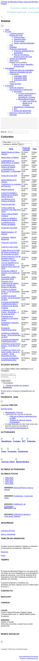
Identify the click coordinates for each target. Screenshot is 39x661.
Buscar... (4, 132)
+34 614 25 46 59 (7, 599)
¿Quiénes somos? (17, 33)
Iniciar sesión (6, 381)
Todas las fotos (15, 84)
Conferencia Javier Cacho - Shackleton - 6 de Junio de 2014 (10, 312)
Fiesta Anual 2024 (8, 204)
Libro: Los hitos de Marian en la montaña (30, 103)
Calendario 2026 (20, 80)
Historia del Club (16, 35)
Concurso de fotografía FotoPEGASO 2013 (10, 340)
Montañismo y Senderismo (24, 107)
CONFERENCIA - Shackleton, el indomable (11, 170)
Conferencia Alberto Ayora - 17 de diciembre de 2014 (10, 291)
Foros (3, 555)
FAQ (11, 45)
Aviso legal (22, 656)
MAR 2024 (9, 480)
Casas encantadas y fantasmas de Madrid (9, 219)
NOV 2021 (9, 482)
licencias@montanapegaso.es (16, 428)
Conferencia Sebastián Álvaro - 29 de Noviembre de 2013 (11, 335)
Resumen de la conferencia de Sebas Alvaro (9, 318)
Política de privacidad (31, 656)
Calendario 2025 (20, 78)
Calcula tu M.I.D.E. (8, 531)
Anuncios (4, 552)
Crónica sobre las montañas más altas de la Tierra (11, 209)
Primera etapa (19, 37)
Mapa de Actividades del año (21, 72)
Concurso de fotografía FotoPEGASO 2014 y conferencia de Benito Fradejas (10, 305)
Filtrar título (7, 142)
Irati (14, 508)
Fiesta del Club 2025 (9, 176)
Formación (9, 86)
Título (11, 149)
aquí (2, 393)
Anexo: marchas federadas (24, 43)
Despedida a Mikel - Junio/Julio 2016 (9, 278)
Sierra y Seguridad (8, 534)
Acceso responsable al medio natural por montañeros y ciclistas (27, 95)
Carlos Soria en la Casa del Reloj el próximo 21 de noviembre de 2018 (10, 252)
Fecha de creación (26, 149)
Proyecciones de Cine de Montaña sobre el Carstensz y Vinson (11, 258)
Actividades (9, 68)
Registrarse (7, 387)
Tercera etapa (19, 41)
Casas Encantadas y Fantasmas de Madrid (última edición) (9, 195)
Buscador (13, 115)
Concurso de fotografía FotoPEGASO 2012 (10, 359)
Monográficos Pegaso (26, 99)
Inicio (7, 30)
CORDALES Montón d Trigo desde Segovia (17, 515)
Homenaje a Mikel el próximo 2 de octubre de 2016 (10, 273)
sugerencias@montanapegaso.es (14, 606)
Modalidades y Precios (14, 412)
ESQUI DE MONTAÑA (22, 111)
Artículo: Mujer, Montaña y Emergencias (24, 65)
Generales (18, 91)
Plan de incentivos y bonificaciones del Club (23, 56)
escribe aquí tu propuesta (18, 587)
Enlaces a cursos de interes (20, 113)
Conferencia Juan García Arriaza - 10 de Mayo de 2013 (10, 346)
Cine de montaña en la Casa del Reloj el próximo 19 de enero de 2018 (10, 265)
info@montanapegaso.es (10, 605)
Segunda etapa (20, 39)
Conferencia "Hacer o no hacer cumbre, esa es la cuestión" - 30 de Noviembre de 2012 (10, 353)
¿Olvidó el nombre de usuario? (17, 385)
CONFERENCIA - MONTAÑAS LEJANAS (10, 162)
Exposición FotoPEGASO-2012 (8, 329)
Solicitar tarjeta (6, 409)
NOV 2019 (9, 484)
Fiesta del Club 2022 (9, 243)
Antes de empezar (17, 88)
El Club (8, 31)
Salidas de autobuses (18, 59)
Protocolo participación (18, 49)
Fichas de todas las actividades (22, 70)
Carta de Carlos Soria (9, 247)
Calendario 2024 (20, 76)
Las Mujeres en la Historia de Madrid (8, 166)
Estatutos (13, 47)
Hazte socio (14, 60)
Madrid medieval (7, 189)
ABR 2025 (9, 478)
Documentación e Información (21, 89)
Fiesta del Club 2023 (9, 228)
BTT (15, 109)
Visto (34, 149)
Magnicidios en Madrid (10, 157)
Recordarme (8, 383)
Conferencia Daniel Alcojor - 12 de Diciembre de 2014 (11, 298)
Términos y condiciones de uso (29, 658)
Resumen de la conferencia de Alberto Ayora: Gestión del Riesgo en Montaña (9, 284)
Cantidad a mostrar (10, 144)
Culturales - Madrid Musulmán (8, 238)
